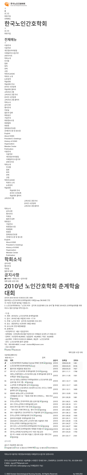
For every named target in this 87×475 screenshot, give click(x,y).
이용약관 (7, 48)
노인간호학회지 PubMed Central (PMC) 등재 (26, 363)
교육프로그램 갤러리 (11, 99)
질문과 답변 (8, 112)
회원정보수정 (9, 120)
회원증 (6, 125)
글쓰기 (6, 445)
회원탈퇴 (7, 123)
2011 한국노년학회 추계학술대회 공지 (23, 404)
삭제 (16, 281)
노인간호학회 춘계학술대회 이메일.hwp (25, 300)
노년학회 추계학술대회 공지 (20, 385)
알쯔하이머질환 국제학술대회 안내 (22, 418)
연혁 (6, 68)
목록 (6, 281)
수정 (13, 281)
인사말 (6, 60)
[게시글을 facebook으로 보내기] (16, 349)
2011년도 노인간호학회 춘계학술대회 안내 (25, 426)
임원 (6, 63)
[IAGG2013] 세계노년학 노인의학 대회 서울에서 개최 (29, 420)
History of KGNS (10, 141)
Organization (9, 143)
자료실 (6, 110)
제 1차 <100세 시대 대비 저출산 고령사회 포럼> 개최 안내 (30, 434)
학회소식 (7, 102)
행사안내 (7, 107)
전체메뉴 (7, 18)
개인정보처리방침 (10, 50)
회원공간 (7, 115)
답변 (9, 281)
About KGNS (9, 136)
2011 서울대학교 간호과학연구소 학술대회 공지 (27, 412)
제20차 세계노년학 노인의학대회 (21, 393)
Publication (8, 149)
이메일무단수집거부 (11, 53)
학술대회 (7, 81)
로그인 (6, 13)
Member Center (10, 146)
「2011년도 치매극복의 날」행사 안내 (23, 409)
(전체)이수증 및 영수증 (12, 130)
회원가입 (7, 16)
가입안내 (7, 117)
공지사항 (7, 105)
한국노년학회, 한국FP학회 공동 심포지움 (24, 401)
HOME (8, 278)
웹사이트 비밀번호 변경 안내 (20, 368)
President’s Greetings (12, 138)
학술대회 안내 (9, 84)
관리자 (55, 363)
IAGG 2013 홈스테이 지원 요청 (21, 406)
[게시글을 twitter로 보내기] (7, 349)
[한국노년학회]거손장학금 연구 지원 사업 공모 (26, 431)
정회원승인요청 (10, 128)
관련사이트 (8, 55)
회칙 (6, 66)
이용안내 (7, 45)
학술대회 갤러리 (10, 89)
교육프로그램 (9, 92)
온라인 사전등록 (10, 86)
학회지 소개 (8, 76)
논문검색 (7, 79)
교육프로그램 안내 (11, 94)
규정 (6, 71)
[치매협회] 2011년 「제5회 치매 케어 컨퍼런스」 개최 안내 (31, 396)
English (7, 133)
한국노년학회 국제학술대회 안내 (21, 415)
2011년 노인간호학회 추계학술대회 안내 (24, 371)
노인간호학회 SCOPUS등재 (20, 365)
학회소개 (7, 58)
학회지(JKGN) (9, 73)
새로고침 (19, 445)
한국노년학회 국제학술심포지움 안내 (23, 423)
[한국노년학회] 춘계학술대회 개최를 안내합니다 (27, 428)
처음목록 (13, 445)
